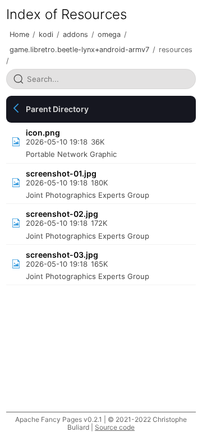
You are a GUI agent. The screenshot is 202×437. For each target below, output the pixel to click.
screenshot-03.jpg (62, 254)
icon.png (43, 132)
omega (109, 34)
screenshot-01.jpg (61, 173)
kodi (46, 34)
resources (175, 49)
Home (19, 34)
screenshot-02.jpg (62, 213)
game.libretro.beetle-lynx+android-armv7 (79, 49)
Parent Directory (57, 109)
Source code (115, 427)
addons (75, 34)
